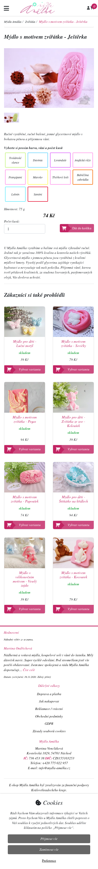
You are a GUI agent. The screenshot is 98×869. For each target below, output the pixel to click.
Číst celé (29, 670)
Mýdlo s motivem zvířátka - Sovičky (73, 343)
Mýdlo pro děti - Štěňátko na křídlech (73, 499)
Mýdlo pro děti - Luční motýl (24, 343)
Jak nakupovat (49, 701)
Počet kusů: (12, 221)
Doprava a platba (49, 694)
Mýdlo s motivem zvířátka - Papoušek (24, 499)
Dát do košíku (81, 228)
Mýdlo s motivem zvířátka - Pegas (25, 419)
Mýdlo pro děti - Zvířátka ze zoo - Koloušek (73, 421)
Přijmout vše (49, 838)
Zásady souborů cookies (49, 731)
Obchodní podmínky (49, 716)
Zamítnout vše (49, 849)
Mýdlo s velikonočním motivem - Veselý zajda (25, 579)
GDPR (49, 723)
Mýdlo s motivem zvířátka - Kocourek (73, 575)
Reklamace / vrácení (49, 708)
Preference (49, 860)
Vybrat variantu (30, 369)
